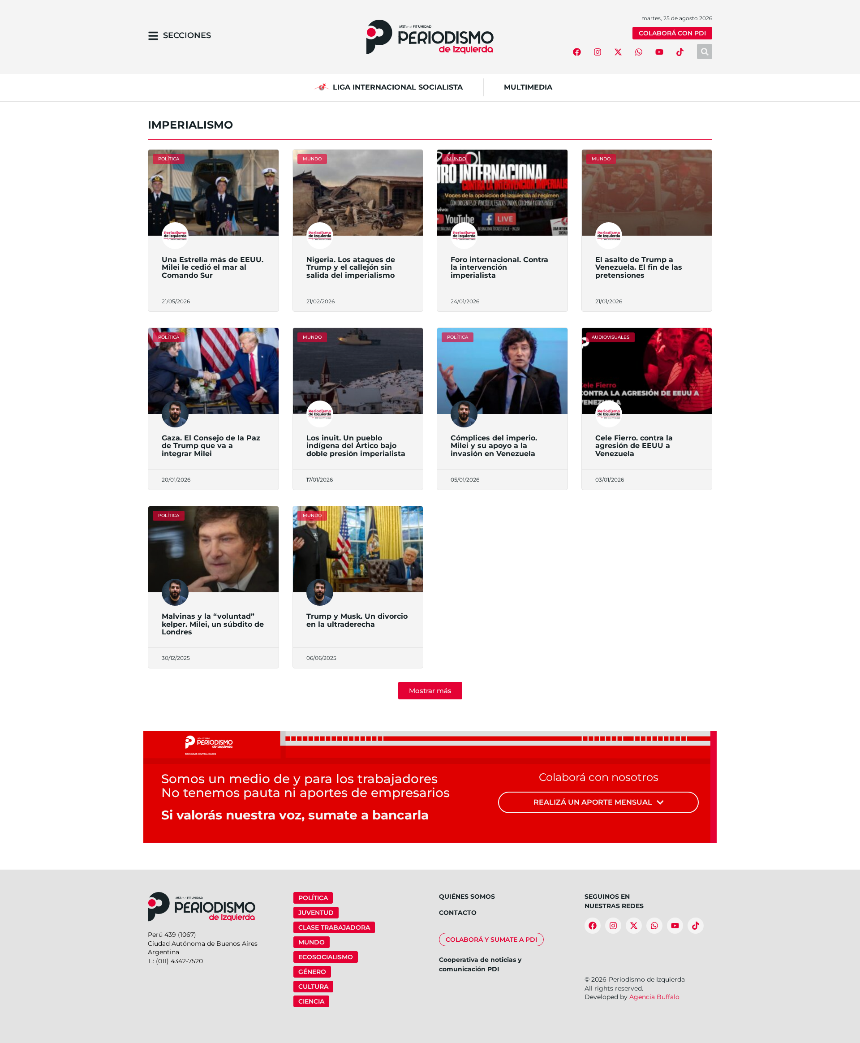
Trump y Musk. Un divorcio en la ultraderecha (357, 620)
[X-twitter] (618, 52)
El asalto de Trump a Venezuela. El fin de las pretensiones (638, 267)
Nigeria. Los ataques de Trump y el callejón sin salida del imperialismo (350, 267)
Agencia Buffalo (654, 997)
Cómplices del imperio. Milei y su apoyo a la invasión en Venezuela (494, 446)
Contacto (458, 913)
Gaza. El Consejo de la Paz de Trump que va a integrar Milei (211, 446)
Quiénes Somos (467, 896)
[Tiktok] (680, 52)
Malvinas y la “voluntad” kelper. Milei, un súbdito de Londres (213, 624)
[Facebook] (577, 52)
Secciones (187, 35)
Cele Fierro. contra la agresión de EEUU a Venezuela (634, 446)
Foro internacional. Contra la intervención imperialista (499, 267)
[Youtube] (659, 52)
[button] (430, 690)
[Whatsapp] (639, 52)
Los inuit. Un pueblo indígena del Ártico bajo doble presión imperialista (355, 446)
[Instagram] (597, 52)
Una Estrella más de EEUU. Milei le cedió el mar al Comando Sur (212, 267)
